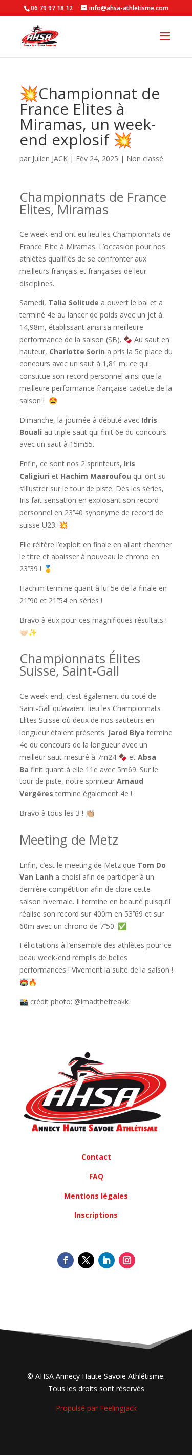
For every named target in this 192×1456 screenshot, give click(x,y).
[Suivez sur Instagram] (127, 1260)
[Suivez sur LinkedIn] (106, 1260)
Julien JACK (50, 158)
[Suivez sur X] (86, 1260)
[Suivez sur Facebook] (65, 1260)
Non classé (144, 158)
